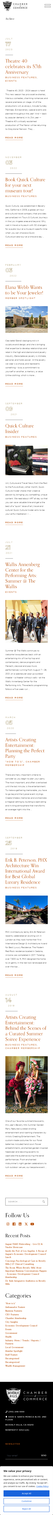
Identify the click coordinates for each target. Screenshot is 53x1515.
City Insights (11, 1322)
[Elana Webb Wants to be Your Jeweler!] (26, 319)
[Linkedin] (20, 1224)
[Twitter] (26, 1224)
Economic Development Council (21, 1326)
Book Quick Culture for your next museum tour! (25, 185)
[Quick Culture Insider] (26, 460)
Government (11, 1333)
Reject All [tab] (26, 1508)
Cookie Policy (42, 1486)
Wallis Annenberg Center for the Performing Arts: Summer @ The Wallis (22, 575)
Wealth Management (15, 1366)
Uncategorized (12, 1362)
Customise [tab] (27, 1501)
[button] (48, 7)
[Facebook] (14, 1224)
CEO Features (12, 1315)
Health (8, 1337)
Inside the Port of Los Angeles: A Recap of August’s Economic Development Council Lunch (26, 1254)
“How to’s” (14, 762)
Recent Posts (17, 1236)
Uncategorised (12, 1359)
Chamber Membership (22, 1048)
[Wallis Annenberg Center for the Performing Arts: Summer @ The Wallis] (26, 621)
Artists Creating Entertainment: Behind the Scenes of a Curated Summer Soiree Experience (25, 1028)
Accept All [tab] (26, 1493)
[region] (26, 1490)
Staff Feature (11, 1355)
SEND (43, 1455)
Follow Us (17, 1216)
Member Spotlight (20, 298)
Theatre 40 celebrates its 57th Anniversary (23, 67)
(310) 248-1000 (16, 1412)
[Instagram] (8, 1224)
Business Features (21, 77)
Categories (18, 1296)
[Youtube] (32, 1224)
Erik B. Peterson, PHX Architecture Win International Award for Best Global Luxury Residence (26, 871)
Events (11, 81)
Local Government (14, 1347)
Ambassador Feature (15, 1307)
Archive (10, 19)
